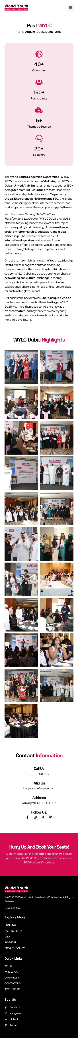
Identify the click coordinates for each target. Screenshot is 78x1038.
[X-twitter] (43, 817)
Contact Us (12, 983)
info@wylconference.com (39, 788)
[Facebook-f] (27, 817)
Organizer (12, 977)
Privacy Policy (15, 948)
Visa (7, 936)
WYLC (8, 966)
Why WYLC (11, 971)
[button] (70, 8)
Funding (10, 925)
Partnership (13, 930)
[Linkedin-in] (50, 817)
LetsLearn (26, 908)
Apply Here (12, 989)
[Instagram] (35, 817)
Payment (10, 942)
